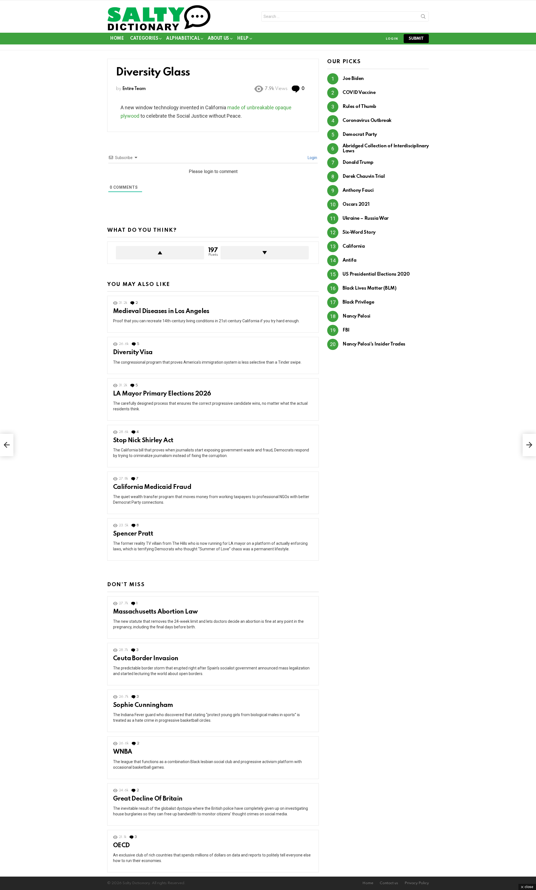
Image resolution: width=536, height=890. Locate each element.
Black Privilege (358, 302)
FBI (346, 330)
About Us (218, 38)
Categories (144, 38)
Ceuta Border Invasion (145, 658)
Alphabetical (183, 38)
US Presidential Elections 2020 (376, 274)
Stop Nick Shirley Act (143, 440)
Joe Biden (353, 78)
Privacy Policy (417, 883)
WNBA (122, 752)
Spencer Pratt (133, 534)
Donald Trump (358, 162)
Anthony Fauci (358, 190)
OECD (121, 845)
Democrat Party (360, 134)
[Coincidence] (6, 445)
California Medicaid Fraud (152, 487)
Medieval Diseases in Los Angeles (161, 311)
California (354, 246)
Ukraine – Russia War (366, 218)
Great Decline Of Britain (148, 799)
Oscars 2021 (356, 204)
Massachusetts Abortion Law (155, 612)
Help (242, 38)
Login (312, 157)
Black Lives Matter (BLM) (369, 288)
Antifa (349, 260)
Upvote (160, 252)
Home (117, 38)
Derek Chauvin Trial (364, 176)
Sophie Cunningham (143, 705)
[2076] (529, 445)
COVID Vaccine (359, 92)
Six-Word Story (359, 232)
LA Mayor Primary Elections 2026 (162, 394)
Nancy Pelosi (356, 316)
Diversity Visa (133, 352)
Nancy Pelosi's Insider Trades (374, 344)
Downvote (265, 252)
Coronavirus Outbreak (367, 120)
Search (423, 17)
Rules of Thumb (359, 106)
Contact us (389, 883)
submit (416, 39)
